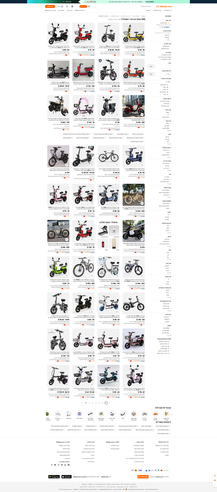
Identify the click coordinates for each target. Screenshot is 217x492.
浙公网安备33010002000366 (136, 489)
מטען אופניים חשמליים (98, 137)
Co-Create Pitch (164, 448)
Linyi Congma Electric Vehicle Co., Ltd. (134, 89)
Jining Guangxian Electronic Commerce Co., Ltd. (108, 287)
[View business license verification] (124, 489)
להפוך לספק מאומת (65, 455)
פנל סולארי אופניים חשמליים (106, 426)
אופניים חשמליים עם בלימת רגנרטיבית (103, 134)
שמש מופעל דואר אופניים (82, 137)
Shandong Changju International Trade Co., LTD (83, 214)
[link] (215, 476)
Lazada (108, 484)
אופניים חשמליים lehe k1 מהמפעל (134, 137)
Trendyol (126, 484)
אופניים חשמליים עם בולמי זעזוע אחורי (127, 426)
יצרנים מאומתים (115, 445)
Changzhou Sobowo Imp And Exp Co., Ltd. (58, 250)
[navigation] (159, 209)
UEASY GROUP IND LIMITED (61, 214)
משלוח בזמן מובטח (139, 452)
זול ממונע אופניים (67, 137)
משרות (167, 455)
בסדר (150, 66)
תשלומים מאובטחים (139, 445)
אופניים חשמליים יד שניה (90, 429)
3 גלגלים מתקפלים (90, 426)
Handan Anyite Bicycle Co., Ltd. (61, 89)
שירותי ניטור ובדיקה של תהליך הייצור (135, 458)
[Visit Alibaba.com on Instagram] (58, 465)
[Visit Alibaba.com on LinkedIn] (65, 465)
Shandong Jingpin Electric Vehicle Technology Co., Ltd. (83, 89)
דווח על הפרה (91, 461)
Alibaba (143, 16)
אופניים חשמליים (114, 16)
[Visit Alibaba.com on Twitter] (62, 465)
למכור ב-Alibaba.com (64, 445)
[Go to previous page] (109, 402)
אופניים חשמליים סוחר (163, 429)
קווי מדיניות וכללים (139, 461)
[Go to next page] (82, 402)
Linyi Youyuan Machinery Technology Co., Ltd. (83, 126)
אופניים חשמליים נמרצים (136, 141)
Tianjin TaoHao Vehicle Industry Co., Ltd (84, 250)
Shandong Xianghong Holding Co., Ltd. (110, 89)
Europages (133, 484)
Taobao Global (115, 484)
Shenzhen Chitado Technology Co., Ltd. (84, 178)
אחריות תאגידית (164, 452)
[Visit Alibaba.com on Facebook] (69, 465)
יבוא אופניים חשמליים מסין (107, 429)
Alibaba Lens (159, 476)
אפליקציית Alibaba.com (79, 476)
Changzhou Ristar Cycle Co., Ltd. (136, 214)
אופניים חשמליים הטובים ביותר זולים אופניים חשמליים (76, 134)
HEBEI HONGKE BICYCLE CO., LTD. (60, 287)
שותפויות (67, 458)
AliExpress (84, 484)
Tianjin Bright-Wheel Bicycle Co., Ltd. (110, 128)
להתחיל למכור (66, 448)
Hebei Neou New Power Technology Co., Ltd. (134, 126)
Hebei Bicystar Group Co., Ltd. (61, 128)
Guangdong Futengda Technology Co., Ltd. (134, 250)
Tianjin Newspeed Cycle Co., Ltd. (85, 53)
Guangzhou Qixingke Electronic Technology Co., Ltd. (58, 176)
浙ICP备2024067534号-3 (151, 489)
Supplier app (104, 476)
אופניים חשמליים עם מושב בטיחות (59, 426)
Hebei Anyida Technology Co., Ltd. (111, 323)
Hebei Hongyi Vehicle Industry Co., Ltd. (109, 214)
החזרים (92, 455)
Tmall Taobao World (100, 484)
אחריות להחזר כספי (139, 448)
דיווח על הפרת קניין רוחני (88, 458)
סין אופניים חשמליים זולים (162, 426)
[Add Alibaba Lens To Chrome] (143, 476)
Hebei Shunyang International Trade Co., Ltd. (134, 323)
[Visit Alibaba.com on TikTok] (52, 465)
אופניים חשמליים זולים (162, 433)
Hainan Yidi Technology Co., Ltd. (86, 287)
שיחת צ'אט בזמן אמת (89, 448)
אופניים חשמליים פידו (122, 134)
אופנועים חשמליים (76, 426)
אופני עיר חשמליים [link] (103, 16)
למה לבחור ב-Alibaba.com (162, 445)
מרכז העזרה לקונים (89, 445)
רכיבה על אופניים (125, 16)
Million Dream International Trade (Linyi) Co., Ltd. (58, 53)
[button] (89, 6)
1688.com (91, 484)
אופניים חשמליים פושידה (125, 429)
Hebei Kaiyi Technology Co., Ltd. (136, 176)
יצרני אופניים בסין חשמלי (73, 429)
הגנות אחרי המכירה (139, 455)
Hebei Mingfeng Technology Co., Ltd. (110, 53)
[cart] (66, 6)
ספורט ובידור (135, 16)
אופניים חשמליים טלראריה (56, 429)
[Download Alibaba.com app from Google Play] (54, 476)
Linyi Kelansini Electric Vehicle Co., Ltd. (134, 53)
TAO (122, 484)
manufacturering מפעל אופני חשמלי (144, 429)
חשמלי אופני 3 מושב (146, 426)
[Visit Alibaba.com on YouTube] (55, 465)
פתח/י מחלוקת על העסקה (88, 452)
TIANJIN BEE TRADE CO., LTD (137, 287)
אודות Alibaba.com (163, 442)
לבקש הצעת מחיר (114, 448)
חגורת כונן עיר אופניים (137, 134)
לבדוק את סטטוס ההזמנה (63, 452)
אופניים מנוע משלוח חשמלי (115, 137)
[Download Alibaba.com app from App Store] (66, 476)
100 (86, 402)
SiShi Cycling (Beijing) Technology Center (109, 176)
